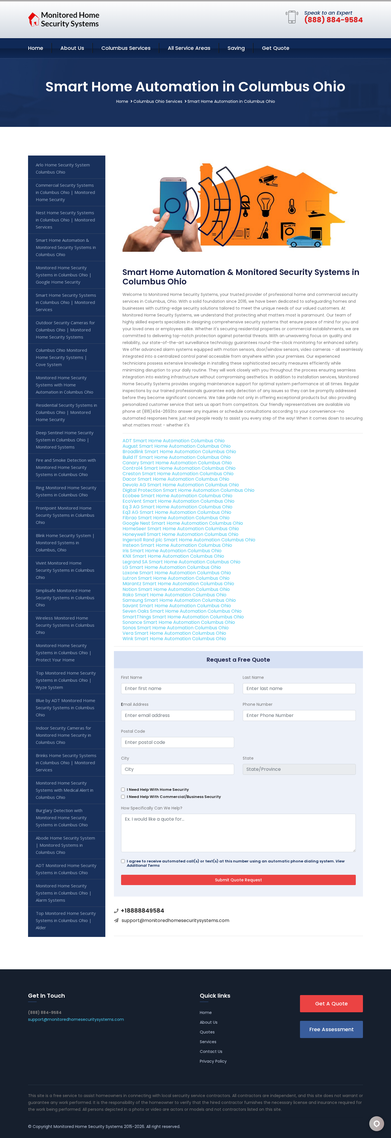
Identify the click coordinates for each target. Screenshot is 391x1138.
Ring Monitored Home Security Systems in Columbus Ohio (66, 491)
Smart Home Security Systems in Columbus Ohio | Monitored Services (66, 302)
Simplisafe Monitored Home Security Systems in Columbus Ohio (65, 597)
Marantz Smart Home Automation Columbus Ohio (178, 583)
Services (208, 1042)
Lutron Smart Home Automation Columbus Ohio (176, 578)
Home (35, 48)
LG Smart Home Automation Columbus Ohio (172, 567)
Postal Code (133, 731)
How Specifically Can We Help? (151, 808)
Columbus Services (126, 48)
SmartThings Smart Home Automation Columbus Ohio (183, 617)
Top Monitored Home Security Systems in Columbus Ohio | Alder (66, 920)
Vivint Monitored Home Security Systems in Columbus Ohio (65, 570)
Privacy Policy (213, 1061)
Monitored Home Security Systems (88, 1126)
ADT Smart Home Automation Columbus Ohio (174, 440)
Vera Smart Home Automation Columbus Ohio (174, 633)
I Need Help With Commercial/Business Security (174, 797)
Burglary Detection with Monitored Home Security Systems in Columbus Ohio (62, 817)
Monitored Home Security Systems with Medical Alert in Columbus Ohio (64, 790)
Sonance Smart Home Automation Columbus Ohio (179, 622)
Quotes (207, 1032)
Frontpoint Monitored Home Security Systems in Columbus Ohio (65, 515)
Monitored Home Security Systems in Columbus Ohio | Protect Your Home (64, 652)
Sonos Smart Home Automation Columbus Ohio (176, 627)
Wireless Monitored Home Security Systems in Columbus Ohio (65, 625)
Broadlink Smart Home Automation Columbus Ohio (179, 451)
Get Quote (275, 48)
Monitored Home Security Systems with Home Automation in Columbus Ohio (64, 385)
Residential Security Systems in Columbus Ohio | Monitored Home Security (66, 412)
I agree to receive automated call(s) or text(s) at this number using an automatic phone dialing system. (236, 863)
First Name (131, 677)
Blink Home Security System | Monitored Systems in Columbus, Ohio (65, 542)
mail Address (135, 704)
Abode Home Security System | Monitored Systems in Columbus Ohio (65, 845)
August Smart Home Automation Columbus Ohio (177, 446)
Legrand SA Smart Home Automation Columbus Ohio (181, 562)
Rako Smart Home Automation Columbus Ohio (174, 594)
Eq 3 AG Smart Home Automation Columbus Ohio (177, 507)
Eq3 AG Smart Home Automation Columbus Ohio (177, 512)
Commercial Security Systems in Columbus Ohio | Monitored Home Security (65, 192)
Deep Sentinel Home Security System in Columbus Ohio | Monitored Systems (65, 440)
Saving (236, 48)
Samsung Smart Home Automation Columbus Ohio (179, 600)
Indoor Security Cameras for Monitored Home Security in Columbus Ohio (63, 735)
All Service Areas (189, 48)
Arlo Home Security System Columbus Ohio (63, 168)
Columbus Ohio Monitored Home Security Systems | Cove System (61, 357)
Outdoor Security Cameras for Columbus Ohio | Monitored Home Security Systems (65, 330)
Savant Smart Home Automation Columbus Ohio (177, 605)
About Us (72, 48)
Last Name (253, 677)
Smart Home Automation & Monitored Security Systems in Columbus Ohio (66, 247)
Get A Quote (331, 1003)
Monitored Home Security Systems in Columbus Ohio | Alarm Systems (64, 893)
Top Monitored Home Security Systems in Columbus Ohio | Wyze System (66, 680)
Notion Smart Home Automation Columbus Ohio (176, 589)
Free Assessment (331, 1029)
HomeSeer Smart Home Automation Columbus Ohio (181, 528)
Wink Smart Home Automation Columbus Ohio (174, 638)
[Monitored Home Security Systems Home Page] (64, 18)
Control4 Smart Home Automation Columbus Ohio (179, 468)
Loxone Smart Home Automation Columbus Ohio (177, 572)
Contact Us (211, 1051)
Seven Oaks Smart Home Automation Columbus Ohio (182, 611)
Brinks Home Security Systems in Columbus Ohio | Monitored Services (66, 762)
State (248, 758)
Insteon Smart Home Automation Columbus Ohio (177, 545)
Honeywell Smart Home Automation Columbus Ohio (180, 534)
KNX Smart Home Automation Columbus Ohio (173, 556)
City (125, 758)
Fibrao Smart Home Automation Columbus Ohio (176, 517)
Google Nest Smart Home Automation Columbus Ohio (183, 523)
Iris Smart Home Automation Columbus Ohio (172, 550)
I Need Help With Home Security (158, 789)
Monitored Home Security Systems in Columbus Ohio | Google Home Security (64, 275)
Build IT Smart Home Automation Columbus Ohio (177, 457)
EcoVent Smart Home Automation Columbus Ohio (178, 501)
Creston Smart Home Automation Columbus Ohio (178, 473)
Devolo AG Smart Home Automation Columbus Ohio (181, 484)
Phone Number (257, 704)
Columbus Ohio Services (157, 101)
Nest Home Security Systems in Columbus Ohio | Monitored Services (65, 220)
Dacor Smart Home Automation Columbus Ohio (176, 479)
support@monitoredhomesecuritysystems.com (175, 920)
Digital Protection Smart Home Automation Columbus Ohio (188, 490)
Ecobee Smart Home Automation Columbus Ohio (177, 495)
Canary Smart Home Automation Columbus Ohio (177, 462)
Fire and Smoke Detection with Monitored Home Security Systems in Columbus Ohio (66, 467)
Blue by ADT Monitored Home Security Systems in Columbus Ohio (65, 707)
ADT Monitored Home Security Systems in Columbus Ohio (66, 868)
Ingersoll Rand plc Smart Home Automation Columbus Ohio (189, 539)
